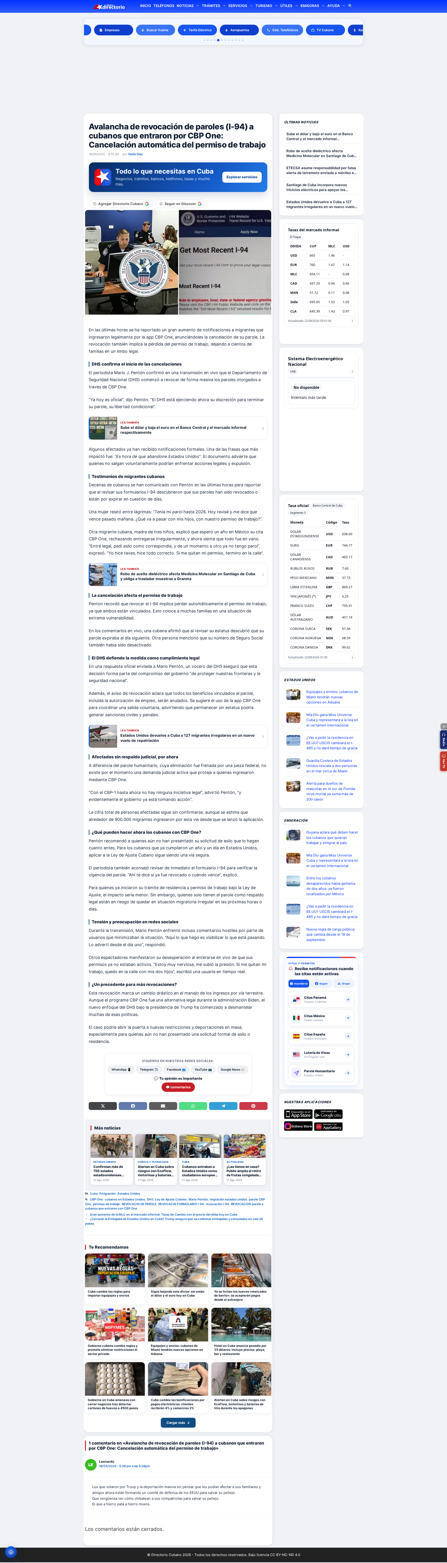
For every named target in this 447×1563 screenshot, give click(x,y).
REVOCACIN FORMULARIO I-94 (181, 1204)
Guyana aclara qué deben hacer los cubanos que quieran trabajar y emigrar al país (332, 837)
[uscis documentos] (295, 740)
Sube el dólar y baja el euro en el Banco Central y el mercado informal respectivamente (319, 136)
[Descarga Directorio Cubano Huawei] (328, 1129)
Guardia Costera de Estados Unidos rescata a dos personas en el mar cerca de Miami (331, 765)
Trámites (211, 5)
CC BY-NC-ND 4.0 (285, 1555)
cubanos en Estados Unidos (125, 1199)
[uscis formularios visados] (295, 932)
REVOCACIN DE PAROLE (139, 1204)
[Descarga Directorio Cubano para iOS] (298, 1117)
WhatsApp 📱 (121, 1069)
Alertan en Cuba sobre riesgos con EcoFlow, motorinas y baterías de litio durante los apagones (239, 1404)
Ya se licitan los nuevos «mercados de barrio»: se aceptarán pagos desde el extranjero (240, 1295)
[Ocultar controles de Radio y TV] (443, 726)
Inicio (145, 5)
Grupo (346, 983)
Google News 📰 (233, 1069)
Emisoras (310, 5)
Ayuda (333, 5)
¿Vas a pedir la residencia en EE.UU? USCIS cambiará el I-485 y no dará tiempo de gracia (331, 742)
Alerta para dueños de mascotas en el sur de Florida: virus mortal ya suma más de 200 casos (331, 791)
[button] (443, 739)
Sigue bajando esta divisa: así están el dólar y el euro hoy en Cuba (177, 1293)
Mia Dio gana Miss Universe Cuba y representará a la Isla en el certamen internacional (332, 720)
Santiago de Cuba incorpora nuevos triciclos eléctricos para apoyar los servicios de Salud (316, 187)
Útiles (286, 5)
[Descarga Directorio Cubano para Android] (328, 1117)
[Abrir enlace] (295, 694)
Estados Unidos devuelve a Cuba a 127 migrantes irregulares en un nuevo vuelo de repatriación (320, 204)
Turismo (263, 5)
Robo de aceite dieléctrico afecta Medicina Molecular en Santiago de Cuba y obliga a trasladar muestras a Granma (321, 153)
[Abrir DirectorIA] (11, 1552)
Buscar (350, 6)
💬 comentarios (178, 1087)
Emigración (107, 1193)
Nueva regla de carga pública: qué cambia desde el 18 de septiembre (330, 934)
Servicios (237, 5)
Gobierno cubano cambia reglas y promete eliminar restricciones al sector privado (113, 1350)
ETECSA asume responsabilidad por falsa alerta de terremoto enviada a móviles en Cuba (321, 170)
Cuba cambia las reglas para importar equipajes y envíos (109, 1293)
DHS (150, 1199)
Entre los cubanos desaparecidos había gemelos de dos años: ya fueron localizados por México (331, 886)
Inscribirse (301, 983)
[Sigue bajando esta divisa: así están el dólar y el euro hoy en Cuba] (178, 1270)
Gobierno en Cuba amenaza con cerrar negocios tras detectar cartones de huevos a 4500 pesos (113, 1404)
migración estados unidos (228, 1199)
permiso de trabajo (106, 1204)
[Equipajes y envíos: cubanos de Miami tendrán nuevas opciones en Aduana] (178, 1324)
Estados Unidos (129, 1193)
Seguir (323, 983)
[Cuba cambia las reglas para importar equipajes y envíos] (115, 1270)
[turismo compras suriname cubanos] (295, 835)
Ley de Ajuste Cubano (171, 1199)
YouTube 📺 (203, 1069)
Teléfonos (163, 5)
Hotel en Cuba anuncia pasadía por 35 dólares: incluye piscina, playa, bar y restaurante (240, 1350)
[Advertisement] (223, 80)
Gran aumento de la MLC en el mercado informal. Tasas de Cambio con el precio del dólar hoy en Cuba (163, 1214)
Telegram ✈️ (149, 1069)
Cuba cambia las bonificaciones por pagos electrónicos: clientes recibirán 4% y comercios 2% (177, 1404)
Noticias (185, 5)
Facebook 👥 (176, 1069)
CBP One (96, 1199)
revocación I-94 (217, 1204)
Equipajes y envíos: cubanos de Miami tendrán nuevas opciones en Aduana (177, 1350)
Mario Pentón (198, 1199)
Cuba (94, 1193)
